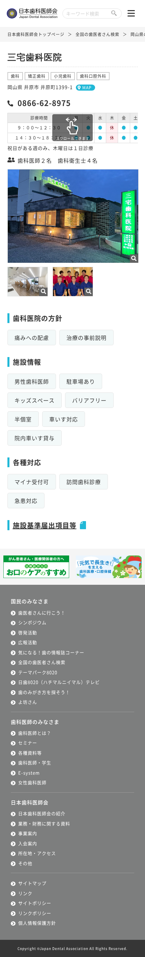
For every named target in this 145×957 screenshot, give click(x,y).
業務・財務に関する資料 (44, 823)
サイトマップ (32, 883)
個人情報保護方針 (37, 923)
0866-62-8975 (44, 102)
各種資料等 (30, 752)
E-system (29, 772)
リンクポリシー (34, 913)
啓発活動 (27, 632)
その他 (25, 863)
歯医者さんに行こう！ (41, 612)
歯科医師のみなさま (35, 721)
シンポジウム (32, 622)
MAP (87, 87)
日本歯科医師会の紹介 (41, 813)
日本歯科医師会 (30, 802)
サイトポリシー (34, 903)
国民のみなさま (30, 601)
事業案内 (27, 833)
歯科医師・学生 (34, 762)
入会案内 (27, 843)
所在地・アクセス (37, 853)
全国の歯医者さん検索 (97, 34)
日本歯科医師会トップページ (35, 34)
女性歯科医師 (32, 782)
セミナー (27, 742)
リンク (25, 893)
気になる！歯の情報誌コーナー (51, 652)
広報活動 (27, 642)
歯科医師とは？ (34, 733)
